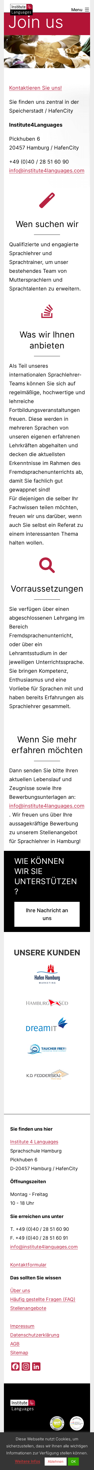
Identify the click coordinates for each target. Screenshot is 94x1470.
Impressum (22, 1326)
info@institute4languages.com (46, 170)
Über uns (20, 1290)
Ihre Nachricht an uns (47, 914)
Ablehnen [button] (55, 1461)
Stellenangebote (28, 1308)
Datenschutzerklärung (34, 1335)
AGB (15, 1343)
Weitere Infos (27, 1461)
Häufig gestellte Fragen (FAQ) (42, 1299)
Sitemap (19, 1352)
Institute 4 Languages (34, 1141)
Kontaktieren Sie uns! (35, 88)
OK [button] (73, 1461)
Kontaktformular (28, 1264)
